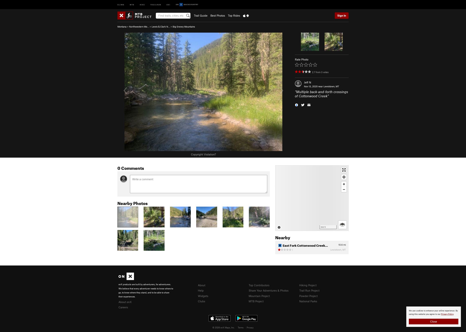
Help (201, 290)
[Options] (342, 225)
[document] (433, 316)
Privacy (250, 327)
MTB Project (256, 301)
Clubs (201, 301)
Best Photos (217, 15)
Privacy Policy (447, 314)
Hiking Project (308, 285)
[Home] (136, 15)
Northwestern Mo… (139, 26)
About (201, 285)
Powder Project (308, 296)
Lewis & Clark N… (161, 26)
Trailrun (155, 4)
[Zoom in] (344, 184)
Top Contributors (259, 285)
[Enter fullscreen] (344, 170)
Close (433, 321)
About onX (125, 302)
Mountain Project (259, 296)
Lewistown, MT (331, 86)
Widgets (203, 296)
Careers (123, 307)
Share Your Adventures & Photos (269, 290)
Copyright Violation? (203, 154)
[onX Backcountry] (187, 5)
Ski (168, 4)
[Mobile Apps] (246, 15)
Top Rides (234, 15)
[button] (296, 104)
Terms (241, 327)
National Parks (308, 301)
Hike (142, 4)
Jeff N (307, 82)
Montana (122, 26)
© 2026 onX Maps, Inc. (223, 327)
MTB (132, 4)
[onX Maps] (126, 279)
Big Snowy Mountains (184, 26)
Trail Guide (201, 15)
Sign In (341, 15)
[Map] (311, 198)
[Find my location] (344, 177)
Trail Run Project (309, 290)
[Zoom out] (344, 189)
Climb (120, 4)
